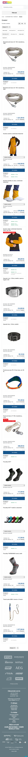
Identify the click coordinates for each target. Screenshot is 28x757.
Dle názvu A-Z (6, 34)
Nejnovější (5, 30)
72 (24, 23)
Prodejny (14, 721)
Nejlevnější (21, 34)
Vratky (14, 717)
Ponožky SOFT (7, 462)
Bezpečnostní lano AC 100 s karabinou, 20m (13, 88)
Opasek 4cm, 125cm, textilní (10, 324)
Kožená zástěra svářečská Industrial (13, 133)
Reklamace (14, 716)
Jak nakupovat (14, 705)
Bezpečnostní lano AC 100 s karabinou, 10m (13, 42)
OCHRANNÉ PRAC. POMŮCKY (11, 16)
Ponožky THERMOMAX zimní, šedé (12, 553)
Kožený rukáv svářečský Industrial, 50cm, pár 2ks (12, 229)
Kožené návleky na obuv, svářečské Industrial (12, 181)
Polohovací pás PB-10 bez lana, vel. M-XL (13, 370)
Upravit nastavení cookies (14, 749)
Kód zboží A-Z (12, 30)
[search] (24, 7)
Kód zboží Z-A (21, 30)
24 (19, 23)
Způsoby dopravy (14, 706)
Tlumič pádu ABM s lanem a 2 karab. (13, 599)
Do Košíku (14, 78)
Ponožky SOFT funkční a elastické (12, 507)
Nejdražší (5, 37)
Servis (14, 720)
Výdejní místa (14, 709)
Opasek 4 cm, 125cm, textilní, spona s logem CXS (13, 279)
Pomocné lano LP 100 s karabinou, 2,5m (12, 416)
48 (22, 23)
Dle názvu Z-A (14, 34)
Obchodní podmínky (14, 714)
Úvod (3, 16)
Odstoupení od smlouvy (14, 718)
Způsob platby (14, 708)
